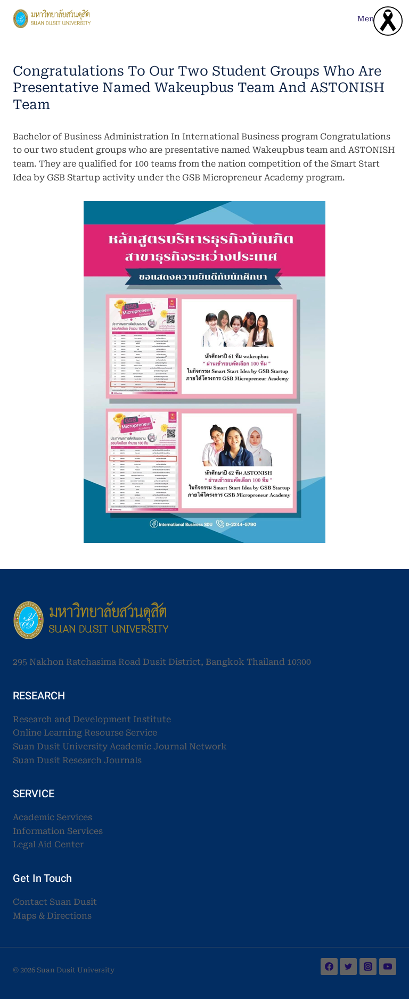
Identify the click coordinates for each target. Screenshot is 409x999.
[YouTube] (387, 966)
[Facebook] (329, 966)
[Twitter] (348, 966)
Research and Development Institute (92, 719)
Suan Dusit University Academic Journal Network (120, 746)
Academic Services (52, 817)
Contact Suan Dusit (55, 902)
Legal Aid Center (48, 844)
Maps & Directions (52, 916)
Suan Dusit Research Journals (77, 760)
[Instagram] (368, 966)
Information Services (58, 831)
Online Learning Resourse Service (85, 733)
